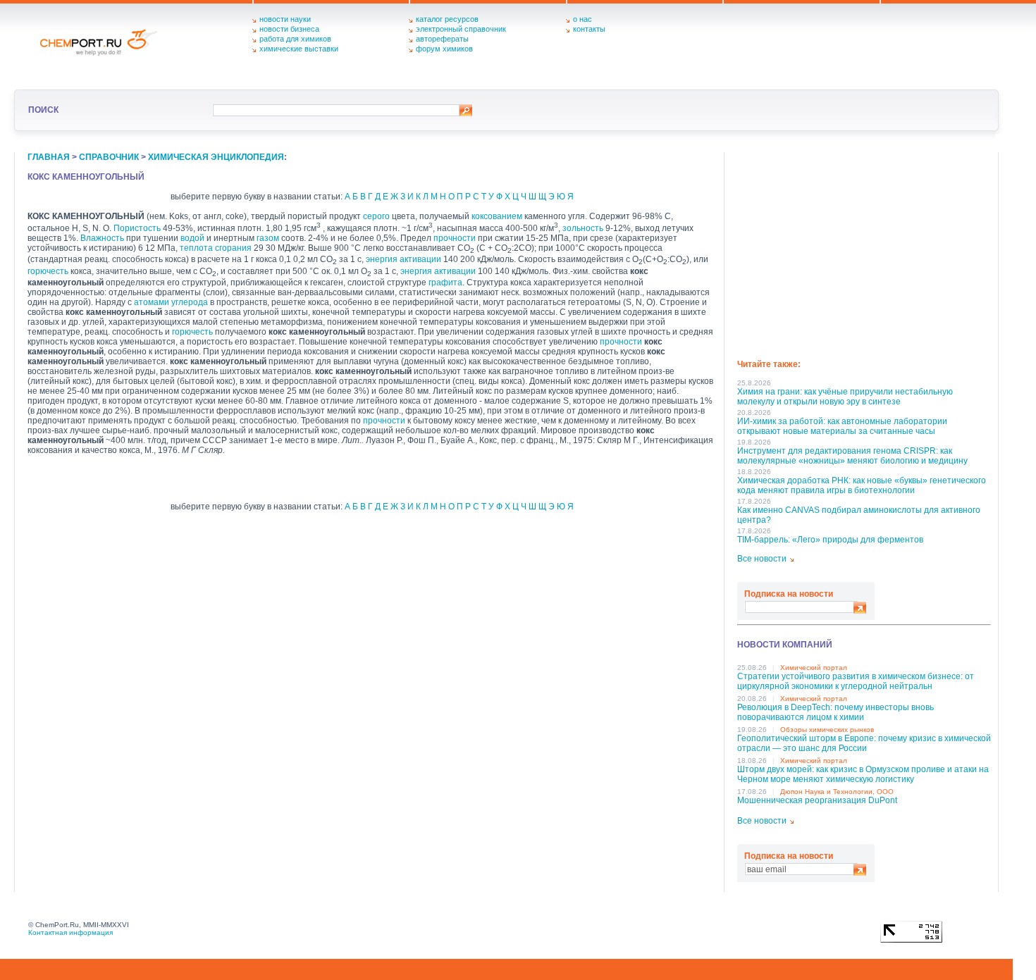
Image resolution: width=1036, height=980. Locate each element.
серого (376, 216)
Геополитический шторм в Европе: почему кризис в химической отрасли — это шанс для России (864, 743)
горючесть (47, 271)
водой (192, 238)
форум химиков (444, 48)
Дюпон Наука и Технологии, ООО (837, 791)
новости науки (285, 19)
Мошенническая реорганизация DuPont (817, 800)
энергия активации (403, 259)
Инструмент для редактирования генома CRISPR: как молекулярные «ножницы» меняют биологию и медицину (852, 456)
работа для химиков (295, 39)
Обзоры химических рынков (827, 729)
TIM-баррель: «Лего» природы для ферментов (830, 540)
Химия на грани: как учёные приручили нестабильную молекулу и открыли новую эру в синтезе (845, 397)
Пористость (137, 228)
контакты (589, 29)
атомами (151, 302)
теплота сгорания (216, 248)
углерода (189, 302)
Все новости (762, 559)
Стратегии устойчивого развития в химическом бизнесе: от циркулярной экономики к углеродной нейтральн (855, 681)
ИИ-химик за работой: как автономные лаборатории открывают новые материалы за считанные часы (842, 426)
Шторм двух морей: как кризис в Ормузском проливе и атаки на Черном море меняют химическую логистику (863, 774)
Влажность (102, 238)
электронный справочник (461, 29)
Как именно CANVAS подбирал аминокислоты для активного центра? (858, 515)
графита (445, 282)
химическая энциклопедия (216, 157)
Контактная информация (70, 932)
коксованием (496, 216)
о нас (582, 19)
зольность (582, 228)
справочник (109, 157)
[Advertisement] (864, 250)
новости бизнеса (289, 29)
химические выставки (298, 48)
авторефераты (442, 39)
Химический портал (813, 667)
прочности (454, 238)
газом (268, 238)
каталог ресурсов (447, 19)
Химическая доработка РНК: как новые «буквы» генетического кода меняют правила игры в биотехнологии (861, 485)
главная (48, 157)
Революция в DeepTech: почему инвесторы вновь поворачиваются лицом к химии (835, 712)
